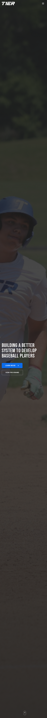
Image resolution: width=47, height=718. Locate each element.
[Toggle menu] (43, 3)
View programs (12, 372)
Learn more (10, 365)
